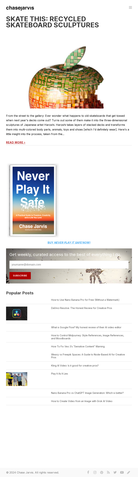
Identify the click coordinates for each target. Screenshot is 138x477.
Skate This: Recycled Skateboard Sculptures (52, 22)
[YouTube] (121, 472)
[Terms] (128, 472)
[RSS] (108, 472)
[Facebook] (88, 472)
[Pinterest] (101, 472)
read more (15, 142)
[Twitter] (115, 472)
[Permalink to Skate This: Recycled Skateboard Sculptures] (69, 94)
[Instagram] (95, 472)
